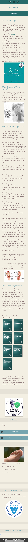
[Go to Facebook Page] (14, 1)
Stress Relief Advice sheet (7, 324)
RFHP (24, 496)
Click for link (11, 34)
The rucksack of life (7, 350)
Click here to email (15, 438)
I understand (9, 541)
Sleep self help (18, 336)
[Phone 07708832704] (17, 1)
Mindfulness (7, 362)
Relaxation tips (18, 323)
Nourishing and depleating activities (7, 337)
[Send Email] (10, 1)
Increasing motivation (17, 350)
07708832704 (16, 432)
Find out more (18, 541)
